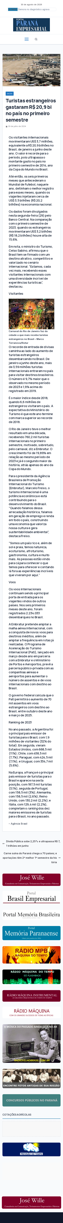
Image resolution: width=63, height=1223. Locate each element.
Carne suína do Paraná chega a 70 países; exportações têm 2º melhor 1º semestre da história (30, 858)
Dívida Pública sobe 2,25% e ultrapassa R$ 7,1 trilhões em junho (33, 843)
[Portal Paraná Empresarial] (31, 24)
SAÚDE (9, 94)
